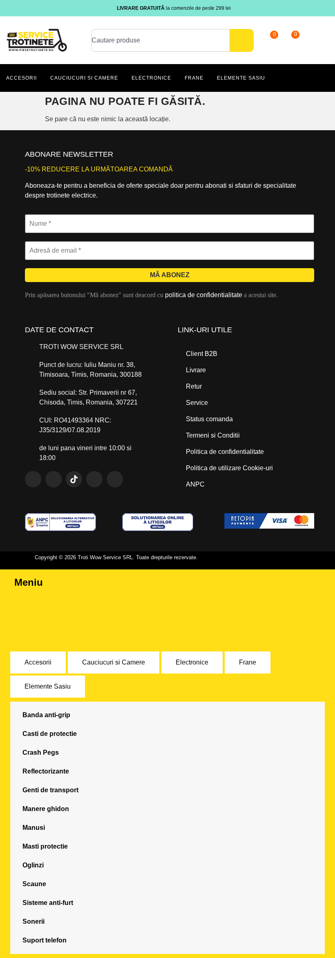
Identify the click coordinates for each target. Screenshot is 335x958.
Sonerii (33, 921)
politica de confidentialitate (203, 294)
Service (197, 402)
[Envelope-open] (115, 479)
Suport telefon (44, 940)
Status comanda (209, 419)
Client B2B (201, 353)
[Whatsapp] (94, 479)
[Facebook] (33, 479)
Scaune (34, 883)
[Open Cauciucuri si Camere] (122, 78)
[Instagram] (53, 479)
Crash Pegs (40, 752)
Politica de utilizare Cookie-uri (229, 468)
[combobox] (160, 40)
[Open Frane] (208, 78)
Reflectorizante (45, 771)
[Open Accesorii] (41, 78)
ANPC (195, 484)
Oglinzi (33, 865)
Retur (194, 386)
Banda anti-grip (46, 714)
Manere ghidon (45, 808)
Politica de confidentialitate (225, 451)
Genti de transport (50, 790)
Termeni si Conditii (213, 435)
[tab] (38, 662)
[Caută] (242, 40)
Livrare (196, 370)
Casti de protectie (49, 733)
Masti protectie (45, 846)
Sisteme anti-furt (47, 902)
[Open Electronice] (176, 78)
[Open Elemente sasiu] (269, 78)
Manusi (33, 827)
